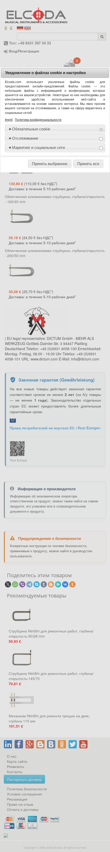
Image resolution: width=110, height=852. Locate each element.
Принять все (88, 163)
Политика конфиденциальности (38, 120)
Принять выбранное (49, 163)
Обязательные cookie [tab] (31, 129)
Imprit (9, 120)
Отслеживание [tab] (25, 138)
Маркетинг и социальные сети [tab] (38, 147)
